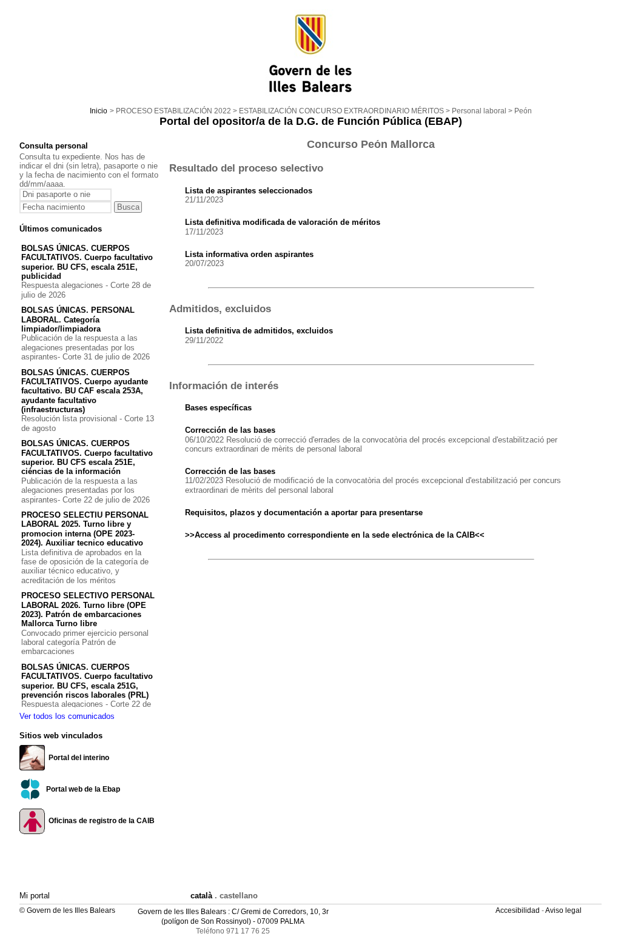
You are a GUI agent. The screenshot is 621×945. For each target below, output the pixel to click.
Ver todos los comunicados (67, 716)
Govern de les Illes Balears (182, 911)
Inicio (98, 111)
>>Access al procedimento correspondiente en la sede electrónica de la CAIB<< (335, 534)
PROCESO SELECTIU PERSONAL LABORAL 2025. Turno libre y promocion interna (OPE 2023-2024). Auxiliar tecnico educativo (85, 528)
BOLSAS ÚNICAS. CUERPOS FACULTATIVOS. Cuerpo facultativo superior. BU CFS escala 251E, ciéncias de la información (87, 457)
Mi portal (34, 895)
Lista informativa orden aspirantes (249, 254)
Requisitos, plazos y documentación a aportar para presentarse (304, 512)
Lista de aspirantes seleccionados (248, 190)
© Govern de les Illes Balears (67, 910)
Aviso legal (564, 910)
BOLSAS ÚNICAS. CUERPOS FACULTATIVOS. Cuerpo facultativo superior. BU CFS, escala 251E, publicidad (87, 262)
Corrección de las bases (230, 430)
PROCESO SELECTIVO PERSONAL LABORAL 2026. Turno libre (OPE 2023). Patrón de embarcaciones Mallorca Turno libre (88, 609)
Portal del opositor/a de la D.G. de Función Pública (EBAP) (310, 121)
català (201, 895)
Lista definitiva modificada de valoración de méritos (282, 222)
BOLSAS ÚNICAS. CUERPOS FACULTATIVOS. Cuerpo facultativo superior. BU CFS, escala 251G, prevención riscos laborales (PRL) (87, 681)
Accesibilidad (518, 910)
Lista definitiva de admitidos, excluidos (259, 330)
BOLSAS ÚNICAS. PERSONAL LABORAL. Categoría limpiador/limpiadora (78, 319)
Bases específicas (218, 407)
